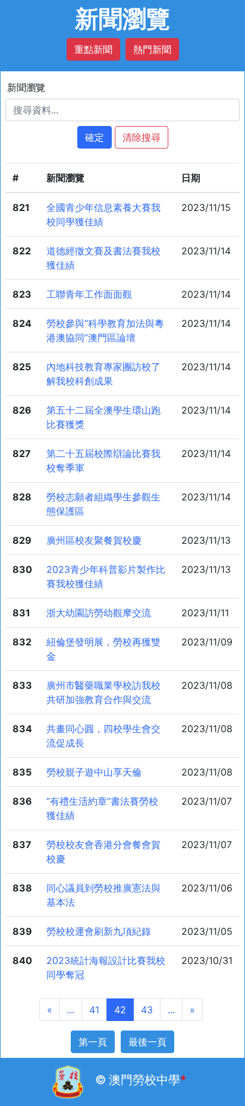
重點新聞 (93, 49)
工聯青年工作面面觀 (89, 294)
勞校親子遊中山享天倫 (94, 772)
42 (120, 1010)
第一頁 (92, 1042)
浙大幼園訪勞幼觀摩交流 (98, 613)
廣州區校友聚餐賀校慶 (94, 540)
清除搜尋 (141, 137)
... (70, 1010)
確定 (94, 137)
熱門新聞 (152, 49)
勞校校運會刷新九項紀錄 (98, 931)
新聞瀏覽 (26, 87)
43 (147, 1010)
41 (94, 1010)
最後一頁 (147, 1042)
